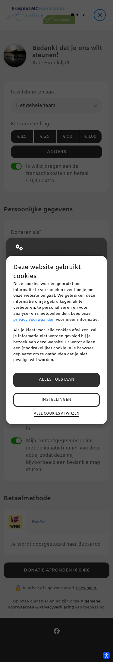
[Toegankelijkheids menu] (106, 655)
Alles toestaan (56, 379)
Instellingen (56, 399)
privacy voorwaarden (34, 319)
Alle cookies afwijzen (56, 413)
